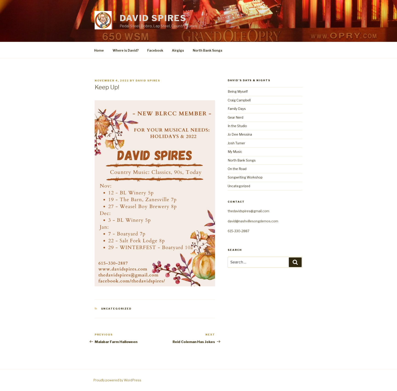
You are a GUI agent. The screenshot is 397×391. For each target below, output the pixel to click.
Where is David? (126, 50)
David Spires (153, 18)
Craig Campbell (239, 100)
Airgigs (178, 50)
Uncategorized (116, 308)
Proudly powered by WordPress (117, 380)
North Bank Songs (207, 50)
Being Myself (238, 91)
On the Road (237, 169)
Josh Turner (236, 143)
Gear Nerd (235, 117)
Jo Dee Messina (240, 134)
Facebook (155, 50)
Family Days (237, 109)
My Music (235, 152)
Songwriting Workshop (245, 177)
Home (99, 50)
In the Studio (237, 126)
